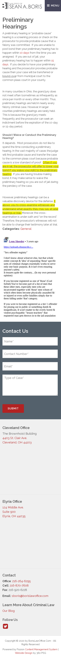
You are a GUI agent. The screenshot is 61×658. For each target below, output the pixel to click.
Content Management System (41, 649)
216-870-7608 (19, 585)
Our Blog (8, 610)
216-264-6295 (21, 581)
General (25, 228)
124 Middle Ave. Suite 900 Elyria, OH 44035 (14, 512)
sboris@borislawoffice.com (30, 596)
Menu (54, 5)
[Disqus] (30, 276)
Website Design (23, 653)
